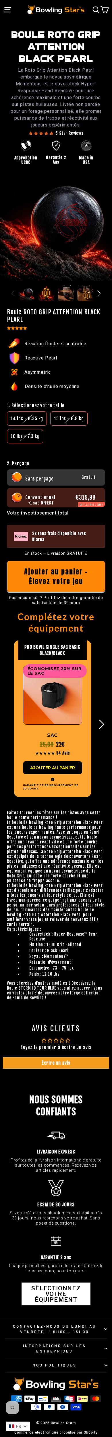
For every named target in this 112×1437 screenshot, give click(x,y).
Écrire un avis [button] (56, 1063)
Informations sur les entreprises (54, 1348)
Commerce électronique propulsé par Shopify (56, 1432)
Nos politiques (54, 1365)
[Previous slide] (12, 293)
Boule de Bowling (28, 997)
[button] (56, 449)
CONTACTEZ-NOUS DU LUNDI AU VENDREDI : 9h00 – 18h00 (54, 1329)
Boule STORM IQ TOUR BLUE (31, 988)
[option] (27, 418)
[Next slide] (99, 293)
